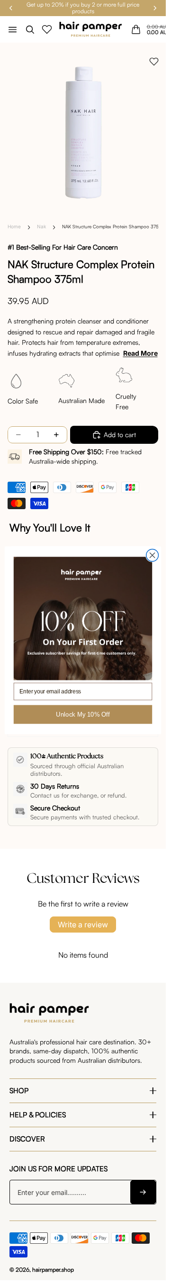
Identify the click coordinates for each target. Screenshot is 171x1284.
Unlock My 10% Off (82, 714)
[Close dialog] (152, 555)
